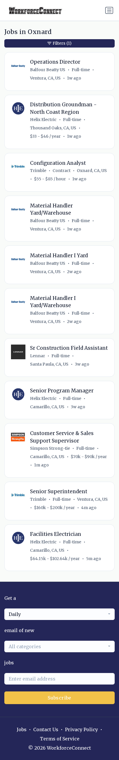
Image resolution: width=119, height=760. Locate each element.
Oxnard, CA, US (92, 170)
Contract (61, 170)
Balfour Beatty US (47, 69)
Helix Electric (43, 119)
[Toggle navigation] (109, 10)
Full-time (81, 69)
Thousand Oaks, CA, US (53, 128)
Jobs (22, 729)
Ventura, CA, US (45, 78)
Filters (62, 43)
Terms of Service (59, 739)
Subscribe (59, 698)
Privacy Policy (81, 729)
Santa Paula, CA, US (49, 364)
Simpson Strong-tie (50, 448)
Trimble (38, 170)
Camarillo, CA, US (47, 406)
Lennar (37, 355)
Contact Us (45, 729)
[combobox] (59, 614)
